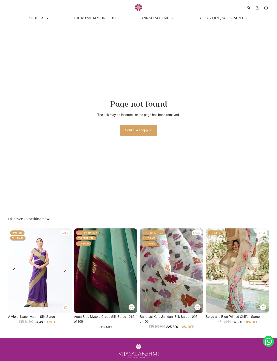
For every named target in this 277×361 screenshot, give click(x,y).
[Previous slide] (14, 270)
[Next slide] (65, 270)
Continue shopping (138, 130)
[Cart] (266, 7)
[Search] (248, 7)
